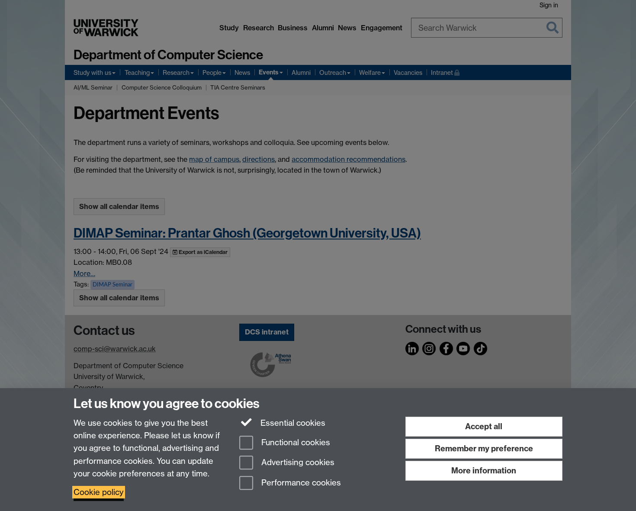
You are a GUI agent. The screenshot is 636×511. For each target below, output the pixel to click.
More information (483, 471)
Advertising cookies (296, 463)
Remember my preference (484, 448)
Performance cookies (300, 483)
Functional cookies (294, 442)
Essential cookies (291, 423)
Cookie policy (99, 492)
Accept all (483, 426)
